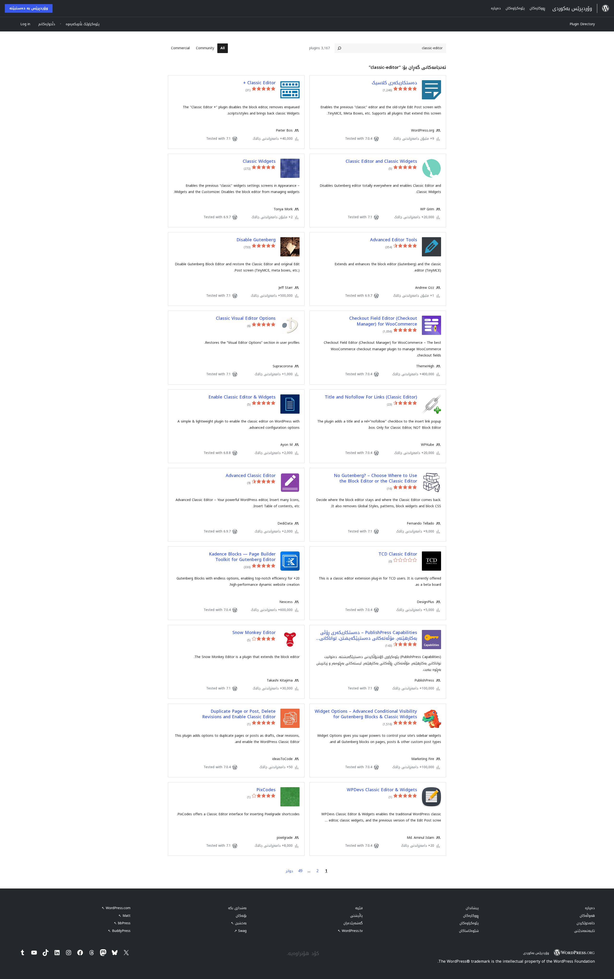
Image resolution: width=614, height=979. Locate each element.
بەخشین (239, 923)
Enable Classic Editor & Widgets (242, 397)
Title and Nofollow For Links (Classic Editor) (371, 397)
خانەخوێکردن (586, 923)
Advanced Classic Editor (251, 475)
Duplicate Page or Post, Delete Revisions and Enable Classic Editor (239, 714)
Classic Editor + (259, 83)
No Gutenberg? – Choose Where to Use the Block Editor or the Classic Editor (375, 478)
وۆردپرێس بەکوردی (536, 953)
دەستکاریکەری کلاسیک (394, 83)
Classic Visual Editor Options (246, 318)
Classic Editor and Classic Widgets (381, 161)
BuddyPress (119, 931)
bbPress (122, 923)
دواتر (289, 871)
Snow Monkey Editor (254, 632)
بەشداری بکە (237, 908)
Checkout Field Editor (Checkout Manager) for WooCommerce (383, 321)
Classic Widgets (259, 161)
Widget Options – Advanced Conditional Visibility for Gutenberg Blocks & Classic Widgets (366, 714)
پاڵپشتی (356, 916)
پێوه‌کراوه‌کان (469, 923)
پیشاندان (472, 908)
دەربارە (590, 908)
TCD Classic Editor (397, 554)
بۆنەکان (241, 916)
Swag (240, 931)
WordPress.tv (350, 931)
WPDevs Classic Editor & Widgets (382, 790)
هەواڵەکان (587, 916)
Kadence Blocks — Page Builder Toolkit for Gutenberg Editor (242, 557)
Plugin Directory (582, 24)
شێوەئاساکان (469, 931)
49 (300, 871)
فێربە (359, 908)
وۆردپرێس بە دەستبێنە (28, 8)
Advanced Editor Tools (393, 240)
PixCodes (266, 790)
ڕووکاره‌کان (471, 916)
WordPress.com (116, 908)
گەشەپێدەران (353, 923)
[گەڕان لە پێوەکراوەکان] (339, 48)
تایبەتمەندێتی (584, 931)
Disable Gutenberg (256, 240)
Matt (124, 916)
